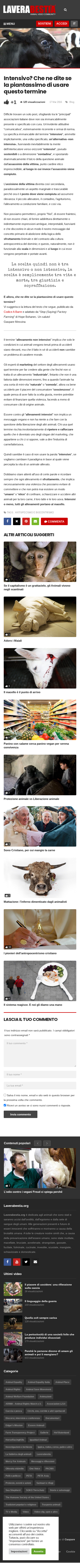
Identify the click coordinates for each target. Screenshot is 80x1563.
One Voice (34, 1468)
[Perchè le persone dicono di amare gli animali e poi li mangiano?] (13, 1355)
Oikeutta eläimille (15, 1468)
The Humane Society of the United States (27, 1497)
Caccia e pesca (14, 1411)
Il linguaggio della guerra (41, 1301)
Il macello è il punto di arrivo (22, 692)
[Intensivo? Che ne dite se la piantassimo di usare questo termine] (40, 562)
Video (26, 1512)
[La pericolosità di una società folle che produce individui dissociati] (13, 1339)
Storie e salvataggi (60, 1490)
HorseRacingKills (15, 1440)
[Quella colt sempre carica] (13, 1322)
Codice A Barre (13, 311)
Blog (71, 102)
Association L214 (56, 1404)
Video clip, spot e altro (45, 1512)
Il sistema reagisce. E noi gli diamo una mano (33, 1004)
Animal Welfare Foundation (20, 1396)
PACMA (50, 1468)
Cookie (70, 1551)
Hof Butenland (61, 1432)
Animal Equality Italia (39, 1382)
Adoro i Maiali (13, 640)
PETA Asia (43, 1476)
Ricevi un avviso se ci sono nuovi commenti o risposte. (38, 1105)
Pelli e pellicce (13, 1476)
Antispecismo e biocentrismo (34, 512)
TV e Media (11, 1512)
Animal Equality (14, 1382)
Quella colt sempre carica (41, 1318)
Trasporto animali (51, 1504)
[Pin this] (26, 521)
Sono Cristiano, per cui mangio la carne (29, 850)
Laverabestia (44, 1454)
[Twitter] (26, 1262)
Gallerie (44, 1432)
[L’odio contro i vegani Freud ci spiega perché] (40, 1168)
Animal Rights (13, 1389)
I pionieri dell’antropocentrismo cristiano (30, 953)
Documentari (52, 1418)
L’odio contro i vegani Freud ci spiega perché (33, 1191)
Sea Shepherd (13, 1490)
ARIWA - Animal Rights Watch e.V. (23, 1404)
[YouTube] (16, 1262)
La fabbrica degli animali (18, 1454)
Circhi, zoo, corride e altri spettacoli (46, 1411)
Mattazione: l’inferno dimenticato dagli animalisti (35, 901)
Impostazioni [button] (19, 1551)
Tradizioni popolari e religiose (21, 1504)
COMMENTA (55, 521)
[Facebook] (7, 1262)
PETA (29, 1476)
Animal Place (62, 1382)
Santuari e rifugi (44, 1483)
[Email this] (35, 521)
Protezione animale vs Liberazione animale (31, 798)
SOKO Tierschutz (35, 1490)
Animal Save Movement (38, 1389)
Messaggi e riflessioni (42, 1461)
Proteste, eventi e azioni (18, 1483)
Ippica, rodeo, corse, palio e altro (55, 1447)
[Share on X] (16, 521)
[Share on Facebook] (7, 521)
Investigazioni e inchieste (19, 1447)
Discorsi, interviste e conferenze (23, 1418)
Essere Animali (36, 1425)
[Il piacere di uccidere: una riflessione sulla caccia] (13, 1289)
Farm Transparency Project (20, 1432)
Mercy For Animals (16, 1461)
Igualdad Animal (38, 1440)
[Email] (35, 1262)
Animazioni (45, 1396)
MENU (11, 23)
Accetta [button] (38, 1551)
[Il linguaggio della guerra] (13, 1306)
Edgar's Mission (14, 1425)
